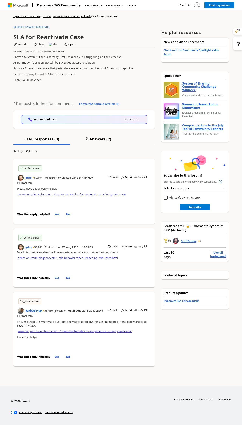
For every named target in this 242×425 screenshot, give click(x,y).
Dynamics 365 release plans (181, 301)
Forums (47, 16)
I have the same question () (99, 104)
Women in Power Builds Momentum (200, 106)
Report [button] (70, 44)
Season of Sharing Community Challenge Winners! (199, 87)
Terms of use (206, 399)
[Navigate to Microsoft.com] (18, 5)
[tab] (41, 140)
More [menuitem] (130, 5)
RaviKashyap (33, 310)
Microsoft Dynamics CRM (184, 197)
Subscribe (194, 207)
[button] (184, 5)
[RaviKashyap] (21, 311)
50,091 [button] (38, 177)
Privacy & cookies (184, 399)
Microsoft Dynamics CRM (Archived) (72, 16)
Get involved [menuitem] (92, 5)
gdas (28, 177)
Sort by (18, 151)
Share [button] (56, 44)
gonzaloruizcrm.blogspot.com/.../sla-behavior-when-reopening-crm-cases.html (68, 258)
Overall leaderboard (218, 254)
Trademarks (224, 399)
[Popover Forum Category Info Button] (220, 182)
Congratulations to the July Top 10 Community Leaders (202, 127)
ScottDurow (188, 241)
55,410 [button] (48, 310)
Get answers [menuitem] (113, 5)
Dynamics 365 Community (59, 5)
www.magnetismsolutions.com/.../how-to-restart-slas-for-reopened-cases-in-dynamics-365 (75, 331)
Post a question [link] (219, 5)
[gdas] (21, 178)
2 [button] (200, 241)
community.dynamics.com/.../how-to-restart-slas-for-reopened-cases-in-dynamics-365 (72, 194)
